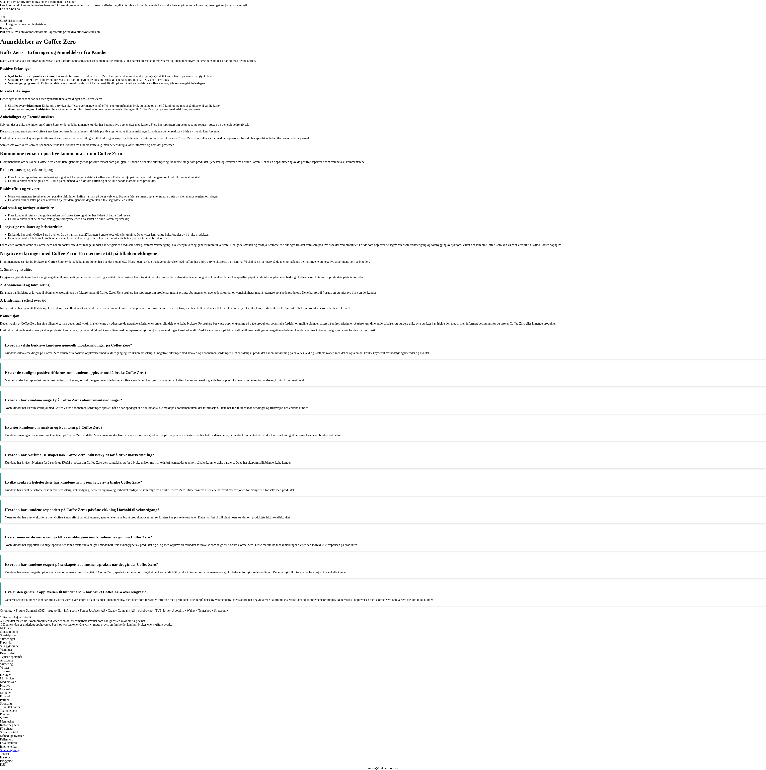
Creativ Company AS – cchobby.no (130, 610)
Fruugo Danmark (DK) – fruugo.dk (38, 610)
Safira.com (70, 610)
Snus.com (220, 610)
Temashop (204, 610)
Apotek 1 (178, 610)
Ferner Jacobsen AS (92, 610)
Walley (191, 610)
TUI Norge (162, 610)
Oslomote (6, 610)
